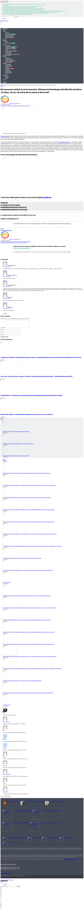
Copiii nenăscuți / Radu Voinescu (14, 801)
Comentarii (5, 461)
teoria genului (8, 70)
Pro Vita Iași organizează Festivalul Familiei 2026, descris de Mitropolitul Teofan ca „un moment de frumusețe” (29, 485)
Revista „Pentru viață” (9, 37)
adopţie (4, 39)
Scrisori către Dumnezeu (37, 837)
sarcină (4, 30)
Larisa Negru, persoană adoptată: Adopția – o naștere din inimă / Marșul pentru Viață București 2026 (22, 9)
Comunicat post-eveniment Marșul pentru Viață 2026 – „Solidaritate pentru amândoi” (19, 7)
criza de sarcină (10, 34)
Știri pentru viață (12, 103)
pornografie (9, 68)
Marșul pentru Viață (9, 35)
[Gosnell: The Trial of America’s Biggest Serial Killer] (5, 840)
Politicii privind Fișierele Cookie (70, 859)
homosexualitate (8, 66)
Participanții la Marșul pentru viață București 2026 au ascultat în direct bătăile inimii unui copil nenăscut (23, 6)
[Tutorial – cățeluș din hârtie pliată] (44, 840)
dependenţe (5, 75)
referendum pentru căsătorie (10, 48)
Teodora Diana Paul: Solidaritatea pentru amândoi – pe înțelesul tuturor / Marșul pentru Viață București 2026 (24, 8)
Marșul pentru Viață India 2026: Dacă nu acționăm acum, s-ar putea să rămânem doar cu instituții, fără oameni (24, 4)
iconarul (4, 739)
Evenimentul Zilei (5, 136)
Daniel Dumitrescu (6, 774)
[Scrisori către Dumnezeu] (30, 840)
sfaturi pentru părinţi (11, 50)
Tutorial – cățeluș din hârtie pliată (53, 837)
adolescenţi (7, 45)
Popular (4, 460)
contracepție (7, 33)
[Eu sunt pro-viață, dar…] (5, 845)
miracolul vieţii (9, 36)
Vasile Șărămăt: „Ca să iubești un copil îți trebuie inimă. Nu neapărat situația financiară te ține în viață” (31, 395)
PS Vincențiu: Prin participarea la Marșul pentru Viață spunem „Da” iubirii (17, 14)
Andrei (4, 782)
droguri (6, 77)
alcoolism (7, 76)
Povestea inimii (6, 5)
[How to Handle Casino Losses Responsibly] (7, 831)
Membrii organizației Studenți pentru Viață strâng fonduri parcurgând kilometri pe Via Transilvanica (27, 497)
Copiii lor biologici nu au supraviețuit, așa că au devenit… (16, 456)
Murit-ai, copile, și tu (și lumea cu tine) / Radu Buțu (35, 801)
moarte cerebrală (8, 58)
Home (1, 85)
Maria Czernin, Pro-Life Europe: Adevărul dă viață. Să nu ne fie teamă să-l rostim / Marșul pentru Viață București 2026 (26, 13)
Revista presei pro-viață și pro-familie (12, 54)
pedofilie (7, 67)
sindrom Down (10, 43)
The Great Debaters (68, 837)
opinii (4, 79)
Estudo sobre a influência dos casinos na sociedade (23, 810)
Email (2, 332)
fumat (6, 78)
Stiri (4, 712)
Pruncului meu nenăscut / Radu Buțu (57, 801)
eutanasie (7, 57)
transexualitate (8, 73)
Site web (2, 334)
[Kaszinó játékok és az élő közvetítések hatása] (37, 819)
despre (4, 29)
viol (6, 38)
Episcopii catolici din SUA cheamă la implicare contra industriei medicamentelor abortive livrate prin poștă (28, 509)
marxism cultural (10, 47)
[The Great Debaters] (61, 840)
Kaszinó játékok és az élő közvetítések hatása (52, 810)
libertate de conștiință (7, 55)
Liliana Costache (6, 721)
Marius (4, 756)
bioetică (4, 56)
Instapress (5, 765)
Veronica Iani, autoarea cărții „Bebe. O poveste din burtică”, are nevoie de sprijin (22, 558)
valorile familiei (8, 51)
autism (6, 41)
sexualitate (5, 63)
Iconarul (4, 747)
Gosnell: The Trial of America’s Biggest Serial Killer (18, 837)
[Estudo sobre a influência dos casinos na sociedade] (7, 819)
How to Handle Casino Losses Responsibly (21, 822)
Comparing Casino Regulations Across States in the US (51, 822)
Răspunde (5, 270)
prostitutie (7, 69)
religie (6, 49)
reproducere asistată (9, 59)
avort (6, 31)
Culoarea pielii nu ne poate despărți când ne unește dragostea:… (18, 443)
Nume (2, 329)
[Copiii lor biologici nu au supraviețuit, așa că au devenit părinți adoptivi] (9, 454)
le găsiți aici (46, 197)
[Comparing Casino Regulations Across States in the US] (34, 831)
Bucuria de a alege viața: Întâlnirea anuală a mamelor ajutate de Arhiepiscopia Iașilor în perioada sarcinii (28, 570)
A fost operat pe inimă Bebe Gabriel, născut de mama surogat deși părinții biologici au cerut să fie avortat (28, 522)
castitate (7, 64)
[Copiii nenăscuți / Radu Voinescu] (5, 804)
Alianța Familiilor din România (11, 46)
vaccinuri (8, 61)
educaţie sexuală (8, 65)
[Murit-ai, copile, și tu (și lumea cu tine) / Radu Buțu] (22, 804)
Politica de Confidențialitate (6, 873)
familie (4, 44)
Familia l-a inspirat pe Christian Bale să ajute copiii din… (16, 431)
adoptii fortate (7, 230)
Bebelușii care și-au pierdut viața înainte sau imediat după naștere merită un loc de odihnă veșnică (27, 473)
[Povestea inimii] (9, 581)
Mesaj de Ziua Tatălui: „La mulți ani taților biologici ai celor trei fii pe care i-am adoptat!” (26, 414)
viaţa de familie (8, 53)
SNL (4, 730)
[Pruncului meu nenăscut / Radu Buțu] (47, 804)
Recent (4, 459)
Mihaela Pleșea (6, 791)
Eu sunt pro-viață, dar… (12, 842)
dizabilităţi (5, 40)
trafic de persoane (8, 71)
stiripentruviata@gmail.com (21, 248)
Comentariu (3, 327)
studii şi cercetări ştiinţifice (10, 60)
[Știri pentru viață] (4, 20)
